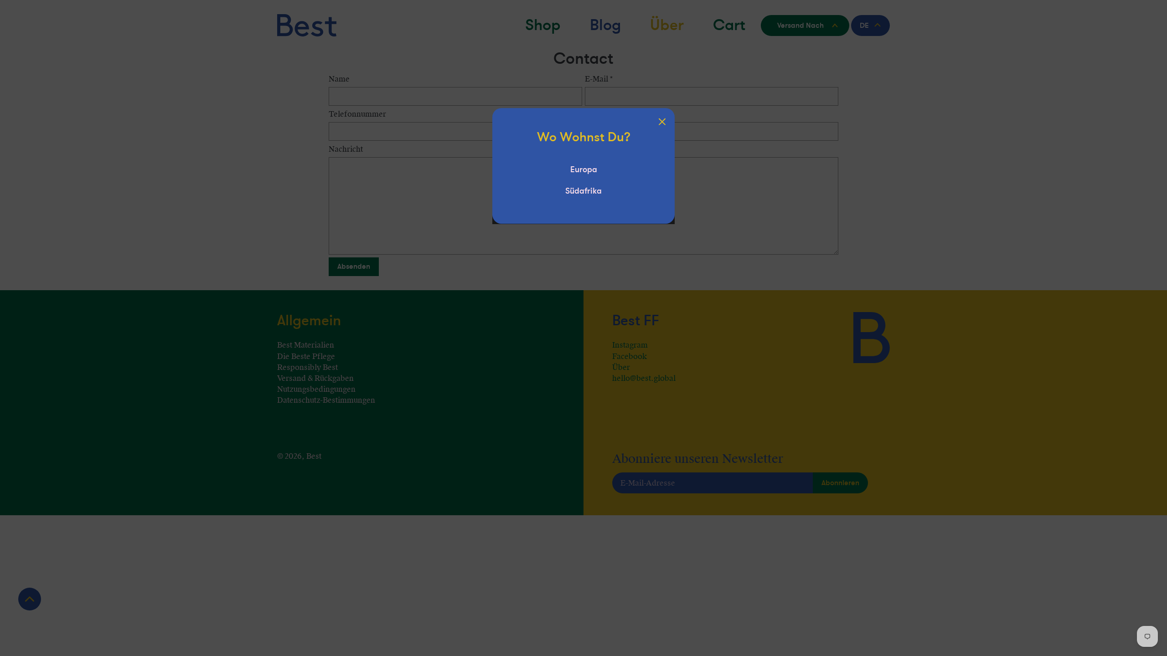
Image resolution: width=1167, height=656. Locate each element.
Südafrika (583, 190)
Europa (583, 169)
